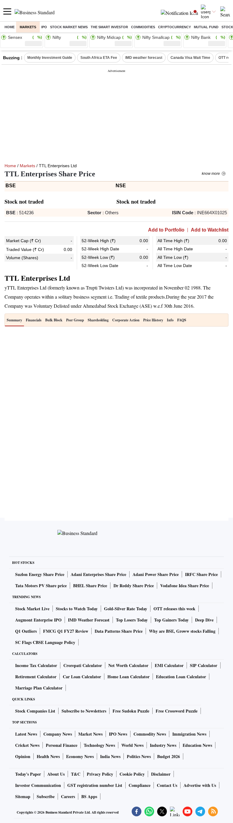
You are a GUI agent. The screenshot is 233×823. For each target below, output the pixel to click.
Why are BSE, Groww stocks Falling (182, 631)
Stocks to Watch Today (77, 608)
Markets (28, 27)
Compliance (139, 785)
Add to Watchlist (209, 230)
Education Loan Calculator (181, 676)
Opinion (22, 756)
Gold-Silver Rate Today (125, 608)
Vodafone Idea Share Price (184, 585)
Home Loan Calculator (128, 676)
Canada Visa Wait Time (190, 58)
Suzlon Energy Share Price (39, 574)
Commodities (143, 27)
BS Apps (89, 796)
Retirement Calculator (35, 676)
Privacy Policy (100, 774)
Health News (48, 756)
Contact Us (167, 785)
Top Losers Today (132, 620)
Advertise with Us (200, 785)
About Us (56, 774)
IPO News (118, 734)
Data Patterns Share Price (119, 631)
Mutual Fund (206, 27)
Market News (90, 734)
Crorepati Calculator (82, 665)
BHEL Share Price (90, 585)
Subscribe (46, 796)
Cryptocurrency (174, 27)
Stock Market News (69, 27)
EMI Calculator (169, 665)
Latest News (26, 734)
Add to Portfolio (166, 230)
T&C (75, 774)
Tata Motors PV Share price (41, 585)
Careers (68, 796)
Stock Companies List (35, 711)
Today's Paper (28, 774)
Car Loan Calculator (82, 676)
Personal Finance (61, 745)
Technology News (99, 745)
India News (110, 756)
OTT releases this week (174, 608)
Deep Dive (204, 620)
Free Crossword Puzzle (177, 711)
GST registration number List (94, 785)
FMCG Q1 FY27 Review (65, 631)
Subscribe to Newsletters (84, 711)
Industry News (163, 745)
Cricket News (27, 745)
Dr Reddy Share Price (133, 585)
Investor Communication (38, 785)
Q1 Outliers (26, 631)
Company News (57, 734)
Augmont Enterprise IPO (38, 620)
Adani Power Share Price (156, 574)
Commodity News (149, 734)
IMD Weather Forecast (89, 620)
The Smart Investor (109, 27)
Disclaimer (161, 774)
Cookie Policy (132, 774)
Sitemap (22, 796)
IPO (44, 27)
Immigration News (189, 734)
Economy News (80, 756)
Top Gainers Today (171, 620)
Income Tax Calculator (36, 665)
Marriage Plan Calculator (38, 688)
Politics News (139, 756)
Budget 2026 (168, 756)
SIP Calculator (203, 665)
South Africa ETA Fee (98, 58)
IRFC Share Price (201, 574)
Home (10, 27)
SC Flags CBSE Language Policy (45, 642)
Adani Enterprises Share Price (98, 574)
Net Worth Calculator (128, 665)
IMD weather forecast (143, 58)
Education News (197, 745)
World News (132, 745)
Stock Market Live (32, 608)
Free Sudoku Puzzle (131, 711)
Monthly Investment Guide (49, 58)
